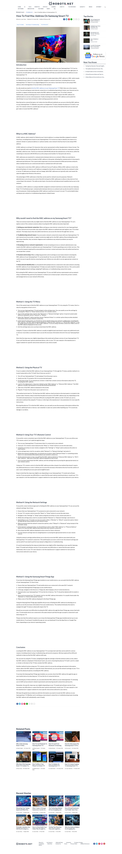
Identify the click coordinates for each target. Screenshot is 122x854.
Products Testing (78, 842)
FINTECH (45, 6)
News (48, 8)
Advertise (49, 843)
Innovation (31, 8)
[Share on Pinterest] (69, 19)
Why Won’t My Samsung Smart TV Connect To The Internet (23, 765)
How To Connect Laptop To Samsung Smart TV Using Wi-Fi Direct (72, 765)
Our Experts (49, 842)
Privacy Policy (74, 843)
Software (20, 8)
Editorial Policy (59, 842)
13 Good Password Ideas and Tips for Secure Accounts (94, 74)
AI (24, 6)
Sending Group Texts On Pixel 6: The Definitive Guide (95, 26)
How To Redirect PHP (94, 39)
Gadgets (82, 6)
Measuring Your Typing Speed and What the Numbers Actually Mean (23, 809)
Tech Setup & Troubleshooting (32, 24)
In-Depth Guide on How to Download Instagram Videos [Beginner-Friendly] (94, 71)
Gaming (53, 6)
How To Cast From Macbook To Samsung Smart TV (55, 745)
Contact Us (58, 843)
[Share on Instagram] (22, 704)
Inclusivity (68, 842)
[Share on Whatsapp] (71, 19)
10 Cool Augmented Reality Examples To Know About (95, 20)
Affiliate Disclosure (85, 843)
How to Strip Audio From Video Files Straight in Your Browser (39, 828)
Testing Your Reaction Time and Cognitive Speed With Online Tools (56, 828)
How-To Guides (20, 24)
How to (62, 6)
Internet (98, 6)
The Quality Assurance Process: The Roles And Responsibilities (93, 68)
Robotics (37, 6)
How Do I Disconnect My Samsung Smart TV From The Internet (72, 745)
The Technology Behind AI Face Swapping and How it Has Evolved (55, 809)
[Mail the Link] (76, 19)
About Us (41, 842)
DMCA (40, 845)
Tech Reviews (72, 6)
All (55, 8)
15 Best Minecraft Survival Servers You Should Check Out (94, 77)
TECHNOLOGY (44, 24)
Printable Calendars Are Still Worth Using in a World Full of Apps (23, 828)
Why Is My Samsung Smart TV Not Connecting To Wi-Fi (22, 745)
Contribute (41, 843)
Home (19, 6)
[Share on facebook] (64, 19)
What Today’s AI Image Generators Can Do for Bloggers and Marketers (39, 809)
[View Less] (79, 19)
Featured (40, 8)
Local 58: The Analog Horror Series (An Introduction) (95, 46)
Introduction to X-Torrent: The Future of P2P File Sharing (95, 33)
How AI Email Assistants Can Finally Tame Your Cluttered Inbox (72, 809)
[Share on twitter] (66, 19)
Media (90, 6)
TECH (30, 6)
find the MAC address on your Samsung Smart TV (45, 88)
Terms (65, 843)
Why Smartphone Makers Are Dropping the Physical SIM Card (72, 828)
